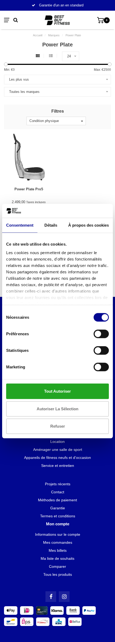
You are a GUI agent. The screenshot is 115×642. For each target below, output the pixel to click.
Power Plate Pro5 (28, 189)
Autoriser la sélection (57, 408)
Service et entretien (57, 465)
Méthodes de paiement (57, 500)
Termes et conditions (57, 516)
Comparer (57, 566)
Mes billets (58, 550)
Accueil (37, 35)
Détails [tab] (50, 225)
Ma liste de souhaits (57, 558)
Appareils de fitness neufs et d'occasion (57, 457)
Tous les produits (57, 574)
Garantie (57, 508)
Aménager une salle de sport (57, 449)
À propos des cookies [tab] (88, 225)
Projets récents (57, 484)
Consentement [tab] (19, 225)
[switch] (101, 334)
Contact (57, 492)
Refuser (57, 426)
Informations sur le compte (57, 534)
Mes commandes (57, 542)
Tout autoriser (57, 391)
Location (57, 441)
